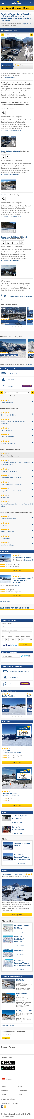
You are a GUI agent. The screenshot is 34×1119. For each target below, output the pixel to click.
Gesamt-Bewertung (7, 402)
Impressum (5, 1090)
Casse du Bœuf (6, 151)
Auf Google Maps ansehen (10, 130)
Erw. (3, 636)
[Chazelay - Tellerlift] (8, 159)
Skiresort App (6, 1057)
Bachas (3, 237)
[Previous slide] (2, 315)
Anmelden (6, 1038)
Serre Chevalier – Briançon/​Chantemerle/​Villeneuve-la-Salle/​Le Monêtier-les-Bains (19, 8)
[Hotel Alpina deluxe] (6, 1015)
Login (20, 1095)
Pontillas (4, 195)
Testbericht (16, 570)
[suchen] (31, 3)
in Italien (16, 585)
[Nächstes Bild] (30, 705)
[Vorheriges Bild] (3, 705)
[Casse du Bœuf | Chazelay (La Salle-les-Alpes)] (8, 185)
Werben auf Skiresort (8, 1099)
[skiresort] (17, 3)
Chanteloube (25, 237)
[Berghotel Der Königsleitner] (6, 984)
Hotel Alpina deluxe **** (24, 1010)
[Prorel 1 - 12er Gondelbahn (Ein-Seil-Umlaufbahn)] (3, 115)
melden (29, 364)
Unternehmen (22, 1090)
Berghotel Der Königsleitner (20, 980)
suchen (25, 645)
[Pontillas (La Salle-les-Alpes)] (8, 227)
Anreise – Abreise (7, 623)
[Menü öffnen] (3, 3)
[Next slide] (31, 315)
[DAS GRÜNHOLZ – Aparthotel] (6, 998)
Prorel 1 (4, 109)
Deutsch (9, 1079)
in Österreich (18, 752)
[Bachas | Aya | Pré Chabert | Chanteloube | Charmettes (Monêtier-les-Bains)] (8, 270)
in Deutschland (28, 560)
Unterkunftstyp (25, 636)
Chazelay (16, 151)
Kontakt (3, 1086)
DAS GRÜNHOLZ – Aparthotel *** (22, 994)
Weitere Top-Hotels (8, 1025)
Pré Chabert (15, 237)
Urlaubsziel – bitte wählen (9, 630)
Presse (3, 1095)
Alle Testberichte (5, 601)
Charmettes (5, 239)
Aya (8, 237)
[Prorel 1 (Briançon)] (8, 141)
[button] (9, 645)
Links (20, 1086)
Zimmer (17, 636)
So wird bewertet (8, 78)
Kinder (10, 636)
